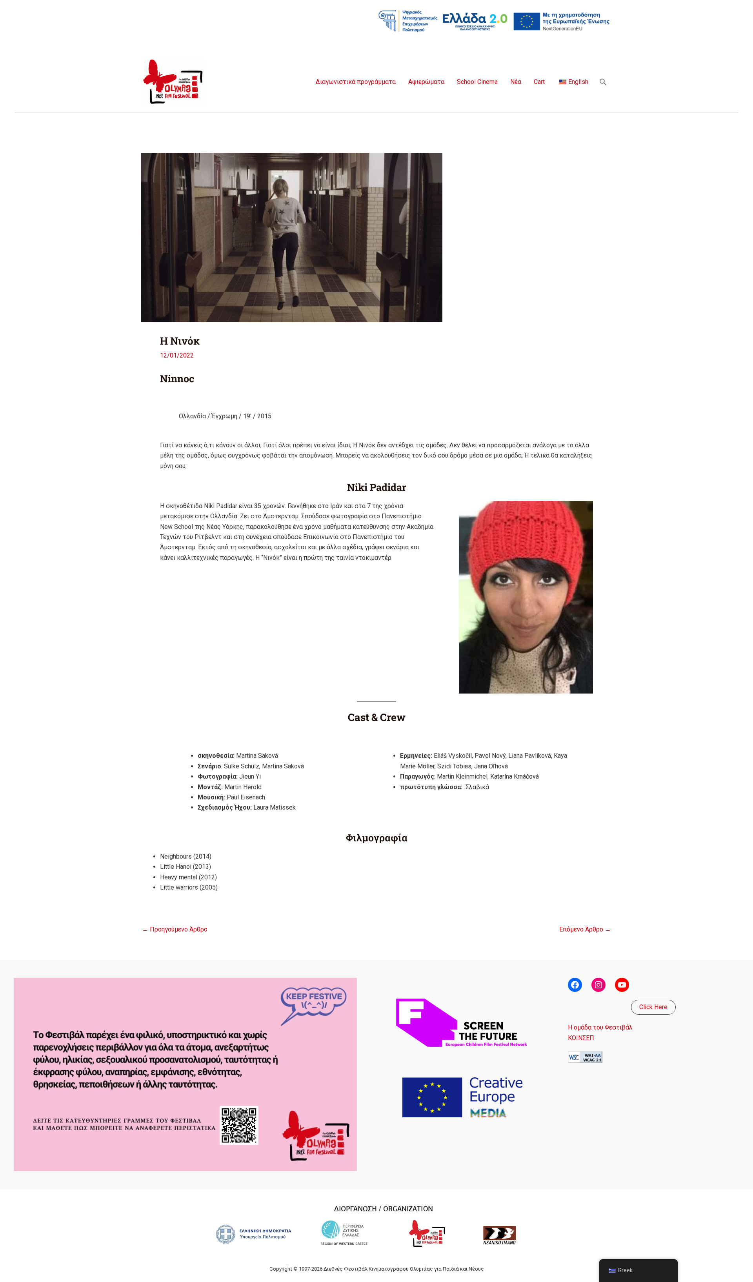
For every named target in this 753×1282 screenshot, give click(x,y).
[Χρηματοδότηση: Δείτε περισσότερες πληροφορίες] (494, 20)
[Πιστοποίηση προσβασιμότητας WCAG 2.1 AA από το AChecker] (585, 1056)
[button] (603, 82)
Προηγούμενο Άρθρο (174, 929)
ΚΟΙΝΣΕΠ (581, 1038)
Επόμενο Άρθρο (585, 929)
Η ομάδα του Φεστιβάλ (600, 1027)
